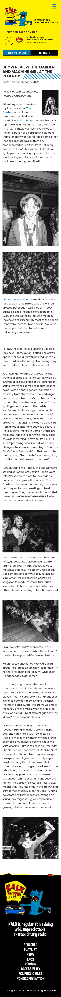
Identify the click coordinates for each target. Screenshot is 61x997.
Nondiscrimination (30, 978)
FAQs (30, 959)
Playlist (30, 949)
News (31, 954)
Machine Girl (21, 120)
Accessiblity (30, 969)
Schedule (30, 945)
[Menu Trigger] (54, 6)
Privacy (30, 964)
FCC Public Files (30, 973)
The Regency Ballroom (16, 299)
